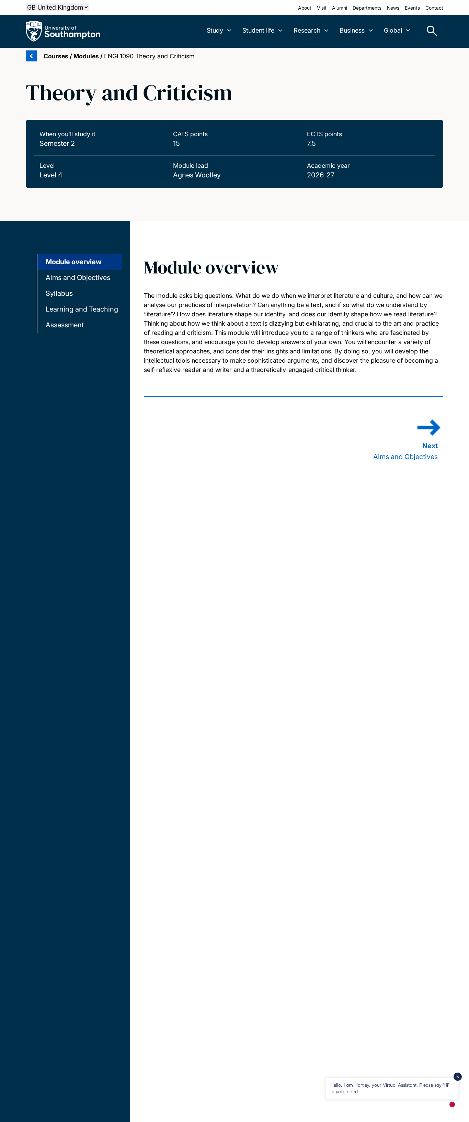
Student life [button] (258, 30)
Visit (322, 8)
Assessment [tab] (65, 325)
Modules (86, 56)
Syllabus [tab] (59, 293)
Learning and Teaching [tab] (82, 309)
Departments (367, 8)
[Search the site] (429, 31)
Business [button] (352, 30)
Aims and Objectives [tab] (78, 277)
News (393, 8)
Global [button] (393, 30)
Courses (56, 56)
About (304, 8)
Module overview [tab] (74, 262)
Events (412, 8)
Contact (434, 8)
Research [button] (307, 30)
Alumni (339, 8)
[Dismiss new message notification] (457, 1076)
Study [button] (215, 30)
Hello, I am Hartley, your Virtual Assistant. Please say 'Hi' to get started (389, 1088)
